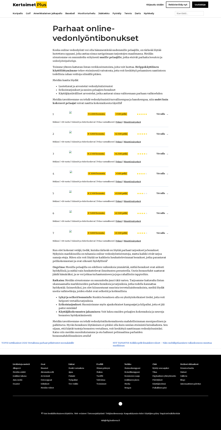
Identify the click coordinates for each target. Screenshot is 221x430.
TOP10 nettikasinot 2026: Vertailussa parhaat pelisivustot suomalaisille (38, 343)
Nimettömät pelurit (132, 122)
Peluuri (119, 122)
